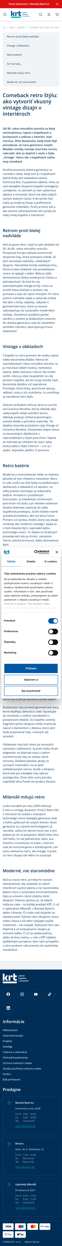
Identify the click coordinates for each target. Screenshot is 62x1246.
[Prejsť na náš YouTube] (35, 994)
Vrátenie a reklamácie (15, 1052)
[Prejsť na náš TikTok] (49, 994)
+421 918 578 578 (25, 1126)
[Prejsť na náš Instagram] (22, 994)
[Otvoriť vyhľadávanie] (41, 14)
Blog (11, 27)
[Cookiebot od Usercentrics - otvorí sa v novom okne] (36, 552)
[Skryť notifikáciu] (57, 4)
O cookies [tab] (50, 561)
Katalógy (7, 1046)
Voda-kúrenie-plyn (13, 1035)
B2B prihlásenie (11, 1079)
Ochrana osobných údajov (17, 1063)
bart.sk (36, 1241)
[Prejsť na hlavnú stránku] (22, 14)
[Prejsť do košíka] (57, 14)
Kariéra (7, 1074)
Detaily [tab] (31, 561)
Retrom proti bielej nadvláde (23, 36)
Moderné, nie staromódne (21, 82)
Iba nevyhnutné (31, 690)
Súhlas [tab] (11, 561)
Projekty (7, 1041)
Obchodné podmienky (15, 1057)
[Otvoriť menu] (5, 14)
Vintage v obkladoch (18, 45)
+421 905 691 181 (25, 1167)
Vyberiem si (31, 679)
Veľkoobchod (10, 1030)
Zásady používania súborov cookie (22, 1068)
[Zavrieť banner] (57, 552)
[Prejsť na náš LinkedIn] (8, 1007)
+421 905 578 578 (25, 1208)
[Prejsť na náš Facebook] (8, 994)
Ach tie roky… (14, 64)
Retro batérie (14, 54)
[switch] (53, 631)
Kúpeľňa (21, 27)
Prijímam (31, 668)
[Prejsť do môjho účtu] (49, 14)
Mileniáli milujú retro (18, 73)
